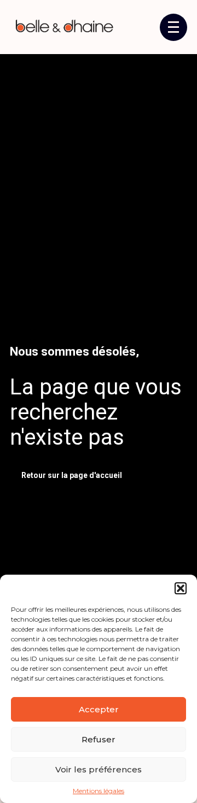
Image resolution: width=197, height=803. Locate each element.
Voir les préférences (98, 769)
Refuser (98, 739)
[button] (180, 588)
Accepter (99, 709)
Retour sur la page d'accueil (71, 475)
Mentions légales (98, 791)
